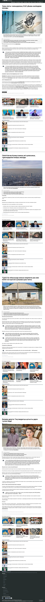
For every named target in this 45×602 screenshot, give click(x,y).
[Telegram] (3, 92)
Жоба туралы (5, 588)
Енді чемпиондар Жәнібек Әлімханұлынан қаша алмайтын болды (16, 263)
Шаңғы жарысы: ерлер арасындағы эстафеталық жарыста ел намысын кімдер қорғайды (20, 144)
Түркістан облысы (4, 356)
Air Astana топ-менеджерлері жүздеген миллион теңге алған (15, 132)
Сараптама (25, 2)
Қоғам (32, 2)
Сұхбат (38, 2)
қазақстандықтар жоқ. (20, 86)
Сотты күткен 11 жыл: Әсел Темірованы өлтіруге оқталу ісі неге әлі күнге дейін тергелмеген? (19, 42)
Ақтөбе (6, 215)
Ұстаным (34, 2)
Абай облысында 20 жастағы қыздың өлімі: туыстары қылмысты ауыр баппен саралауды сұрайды (20, 40)
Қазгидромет (12, 215)
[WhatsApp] (6, 92)
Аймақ (29, 2)
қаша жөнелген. (5, 508)
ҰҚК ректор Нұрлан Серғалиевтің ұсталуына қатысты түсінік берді (14, 41)
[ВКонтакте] (2, 92)
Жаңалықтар (13, 2)
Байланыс (4, 593)
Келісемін (41, 600)
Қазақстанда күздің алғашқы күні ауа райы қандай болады (13, 455)
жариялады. (26, 87)
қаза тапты (22, 82)
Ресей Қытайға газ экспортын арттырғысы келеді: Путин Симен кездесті (17, 121)
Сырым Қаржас (5, 10)
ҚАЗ (41, 2)
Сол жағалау (18, 2)
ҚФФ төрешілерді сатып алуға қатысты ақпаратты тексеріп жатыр (14, 454)
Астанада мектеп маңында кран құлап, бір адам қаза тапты (15, 125)
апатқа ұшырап (14, 82)
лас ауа (9, 215)
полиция (12, 356)
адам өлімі (8, 356)
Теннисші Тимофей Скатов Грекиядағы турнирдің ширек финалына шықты (18, 270)
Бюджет (22, 2)
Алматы (3, 215)
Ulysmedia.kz (15, 188)
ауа (7, 215)
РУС (42, 2)
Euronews (3, 75)
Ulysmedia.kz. (21, 36)
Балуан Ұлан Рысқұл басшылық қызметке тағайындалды (15, 137)
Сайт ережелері (5, 590)
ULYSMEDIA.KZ (3, 276)
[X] (5, 92)
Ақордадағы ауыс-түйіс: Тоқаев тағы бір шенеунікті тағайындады (16, 128)
